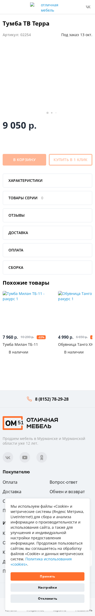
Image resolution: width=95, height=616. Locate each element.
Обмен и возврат (67, 491)
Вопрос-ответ (63, 482)
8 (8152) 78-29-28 (52, 399)
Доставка (12, 491)
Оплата (10, 482)
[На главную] (30, 422)
